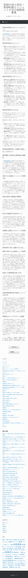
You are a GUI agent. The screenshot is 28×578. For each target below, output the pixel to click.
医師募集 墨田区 (6, 548)
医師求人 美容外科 (8, 338)
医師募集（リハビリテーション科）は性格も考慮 (13, 515)
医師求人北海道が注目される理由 (10, 398)
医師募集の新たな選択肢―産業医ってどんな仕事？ (13, 439)
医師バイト (5, 376)
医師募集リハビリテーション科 (9, 511)
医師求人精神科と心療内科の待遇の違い (11, 477)
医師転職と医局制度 (7, 411)
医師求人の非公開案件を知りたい (10, 505)
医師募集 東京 (20, 548)
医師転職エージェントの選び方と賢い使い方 (12, 409)
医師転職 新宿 (22, 560)
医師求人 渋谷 (20, 556)
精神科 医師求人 (21, 565)
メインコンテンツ (6, 365)
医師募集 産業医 (18, 549)
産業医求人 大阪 (6, 565)
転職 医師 (17, 567)
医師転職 (4, 407)
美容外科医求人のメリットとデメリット (11, 469)
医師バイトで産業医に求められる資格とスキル (12, 482)
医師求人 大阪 (17, 554)
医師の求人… (14, 347)
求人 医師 (20, 562)
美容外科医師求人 (6, 34)
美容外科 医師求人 (8, 340)
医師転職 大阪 (16, 560)
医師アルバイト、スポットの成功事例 (10, 369)
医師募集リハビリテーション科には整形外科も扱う (13, 498)
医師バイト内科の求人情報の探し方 (10, 379)
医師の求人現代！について (8, 374)
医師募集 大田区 (13, 548)
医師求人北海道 (6, 396)
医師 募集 (19, 539)
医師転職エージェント (14, 562)
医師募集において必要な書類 (9, 475)
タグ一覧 (4, 363)
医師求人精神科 (6, 402)
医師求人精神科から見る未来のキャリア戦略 (12, 457)
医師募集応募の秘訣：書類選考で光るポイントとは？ (14, 385)
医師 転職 (7, 541)
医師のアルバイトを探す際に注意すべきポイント (13, 486)
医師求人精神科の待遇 (7, 490)
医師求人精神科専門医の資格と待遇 (10, 473)
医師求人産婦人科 (6, 400)
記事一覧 (4, 426)
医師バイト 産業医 (8, 544)
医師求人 (9, 337)
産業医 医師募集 (7, 563)
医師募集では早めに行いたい (9, 383)
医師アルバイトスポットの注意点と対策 (11, 488)
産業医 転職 (13, 563)
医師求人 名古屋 (11, 554)
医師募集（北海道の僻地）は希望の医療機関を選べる (14, 496)
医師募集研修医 (6, 507)
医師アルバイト (6, 367)
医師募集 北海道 (21, 546)
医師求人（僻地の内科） (8, 509)
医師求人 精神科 (13, 558)
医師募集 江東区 (6, 549)
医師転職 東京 (6, 562)
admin (16, 31)
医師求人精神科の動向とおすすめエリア (11, 404)
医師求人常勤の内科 (7, 500)
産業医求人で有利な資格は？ (9, 415)
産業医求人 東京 (13, 565)
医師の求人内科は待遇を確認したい (10, 471)
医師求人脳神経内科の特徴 (8, 406)
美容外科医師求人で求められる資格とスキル (12, 481)
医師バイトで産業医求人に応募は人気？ (11, 484)
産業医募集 (18, 563)
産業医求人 (5, 413)
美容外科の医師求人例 (7, 492)
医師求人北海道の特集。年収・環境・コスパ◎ (12, 459)
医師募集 (4, 381)
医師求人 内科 (18, 552)
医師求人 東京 (12, 556)
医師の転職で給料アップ (8, 494)
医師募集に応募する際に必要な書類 (10, 479)
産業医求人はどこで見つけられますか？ (11, 417)
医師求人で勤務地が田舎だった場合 (10, 501)
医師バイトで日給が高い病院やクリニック (11, 378)
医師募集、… (14, 352)
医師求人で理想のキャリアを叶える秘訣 (11, 392)
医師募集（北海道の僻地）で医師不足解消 (11, 503)
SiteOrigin (12, 575)
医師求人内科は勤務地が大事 (9, 513)
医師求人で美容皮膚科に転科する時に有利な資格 (13, 394)
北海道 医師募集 (13, 539)
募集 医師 (6, 539)
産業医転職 (5, 419)
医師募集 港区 (12, 549)
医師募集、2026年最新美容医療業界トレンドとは (13, 467)
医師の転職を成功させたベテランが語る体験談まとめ (14, 437)
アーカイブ (5, 361)
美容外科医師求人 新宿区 (19, 340)
